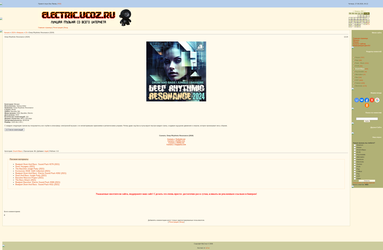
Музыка (356, 40)
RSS (59, 4)
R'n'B (357, 66)
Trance (357, 83)
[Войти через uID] (356, 100)
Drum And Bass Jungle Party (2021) (31, 175)
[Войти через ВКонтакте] (362, 100)
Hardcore (360, 159)
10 (365, 18)
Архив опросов (369, 183)
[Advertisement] (58, 149)
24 (365, 23)
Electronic (358, 86)
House (357, 57)
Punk (358, 166)
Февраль (20, 32)
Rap (356, 60)
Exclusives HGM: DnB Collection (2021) (32, 171)
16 (362, 21)
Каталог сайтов (359, 44)
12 (350, 21)
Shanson (360, 145)
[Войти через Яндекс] (372, 100)
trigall (46, 151)
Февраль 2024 (359, 11)
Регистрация (58, 27)
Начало (7, 32)
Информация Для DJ (361, 45)
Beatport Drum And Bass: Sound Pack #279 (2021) (37, 164)
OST (357, 80)
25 (368, 23)
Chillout (359, 171)
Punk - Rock (359, 63)
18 (368, 21)
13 (353, 21)
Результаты (357, 183)
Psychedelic (359, 71)
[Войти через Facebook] (367, 100)
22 (359, 23)
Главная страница (45, 27)
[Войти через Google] (377, 100)
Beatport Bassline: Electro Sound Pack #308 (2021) (37, 182)
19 (350, 23)
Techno (359, 164)
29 (359, 26)
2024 (13, 32)
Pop (358, 174)
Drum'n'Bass (17, 151)
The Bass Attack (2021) (25, 180)
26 (350, 26)
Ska (356, 77)
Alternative (359, 74)
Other (359, 178)
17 (365, 21)
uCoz (208, 248)
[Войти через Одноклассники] (367, 105)
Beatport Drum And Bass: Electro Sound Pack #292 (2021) (40, 173)
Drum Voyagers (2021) (25, 166)
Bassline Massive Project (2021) (29, 178)
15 (359, 21)
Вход (66, 27)
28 (356, 26)
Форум (356, 42)
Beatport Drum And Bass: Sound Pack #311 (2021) (37, 184)
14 (356, 21)
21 (356, 23)
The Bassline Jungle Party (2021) (29, 169)
